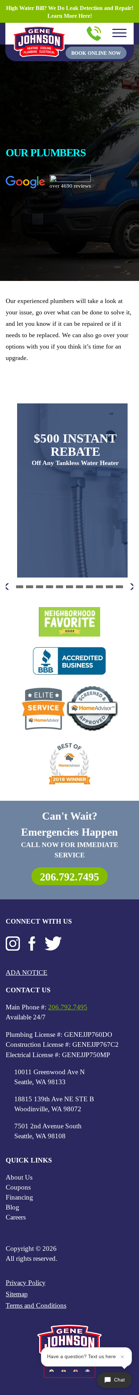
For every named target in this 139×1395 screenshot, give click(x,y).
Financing (19, 1197)
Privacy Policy (26, 1282)
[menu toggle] (119, 33)
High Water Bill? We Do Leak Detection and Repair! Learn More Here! (69, 12)
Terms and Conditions (36, 1305)
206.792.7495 (69, 877)
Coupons (18, 1187)
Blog (12, 1207)
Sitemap (17, 1294)
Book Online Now (96, 53)
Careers (16, 1217)
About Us (19, 1177)
